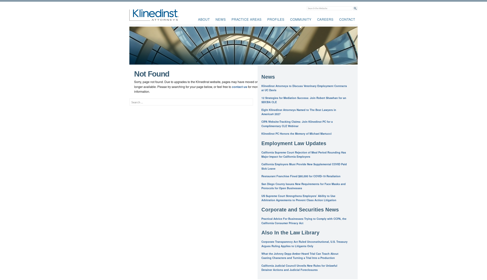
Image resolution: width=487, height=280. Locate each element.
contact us (239, 87)
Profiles (275, 19)
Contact (347, 19)
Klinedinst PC (160, 17)
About (204, 19)
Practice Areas (247, 19)
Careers (325, 19)
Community (300, 19)
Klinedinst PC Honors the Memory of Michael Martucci (296, 133)
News (221, 19)
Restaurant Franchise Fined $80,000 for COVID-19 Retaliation (301, 176)
